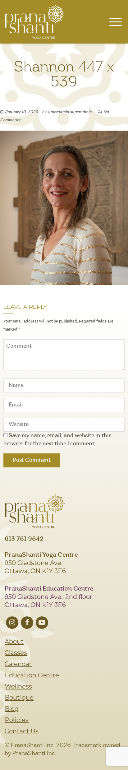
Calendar (18, 664)
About (14, 641)
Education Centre (32, 675)
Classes (16, 652)
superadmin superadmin (69, 112)
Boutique (19, 697)
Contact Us (22, 731)
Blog (12, 708)
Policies (17, 720)
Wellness (18, 686)
